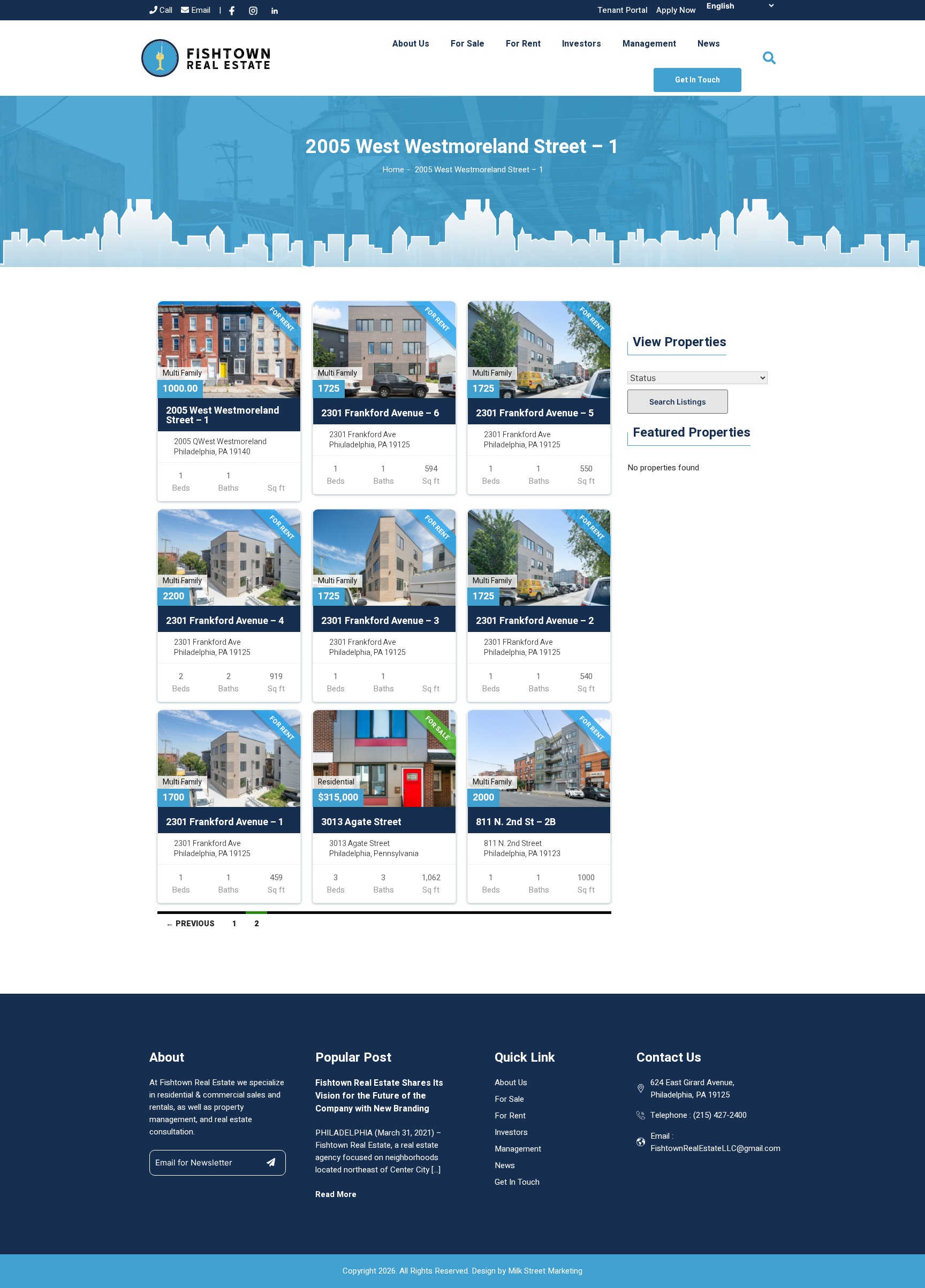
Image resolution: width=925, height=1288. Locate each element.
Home (393, 169)
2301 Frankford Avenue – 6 (380, 413)
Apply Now (676, 10)
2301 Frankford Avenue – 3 (380, 621)
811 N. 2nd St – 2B (516, 822)
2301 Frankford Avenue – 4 (225, 621)
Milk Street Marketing (545, 1271)
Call (164, 10)
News (708, 43)
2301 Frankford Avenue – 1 (225, 822)
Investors (581, 43)
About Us (410, 43)
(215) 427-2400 (720, 1115)
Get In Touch (697, 80)
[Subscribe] (271, 1162)
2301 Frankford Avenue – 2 (535, 621)
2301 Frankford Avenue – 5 (535, 413)
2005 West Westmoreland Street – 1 (222, 415)
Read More (336, 1194)
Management (649, 43)
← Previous (190, 923)
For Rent (523, 43)
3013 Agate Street (361, 822)
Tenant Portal (622, 10)
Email (199, 10)
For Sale (467, 43)
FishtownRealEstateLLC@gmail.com (715, 1148)
